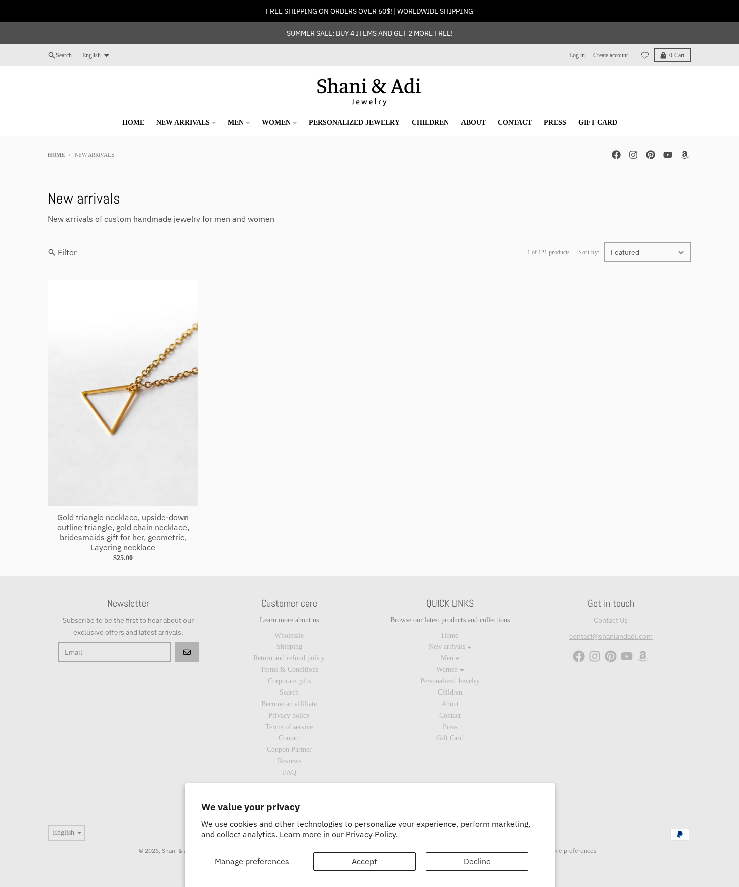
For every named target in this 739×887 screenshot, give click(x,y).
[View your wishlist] (645, 55)
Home (56, 155)
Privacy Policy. (372, 834)
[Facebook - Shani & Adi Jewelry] (616, 154)
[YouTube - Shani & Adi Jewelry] (667, 154)
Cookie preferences (570, 850)
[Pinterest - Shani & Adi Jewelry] (650, 154)
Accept (364, 861)
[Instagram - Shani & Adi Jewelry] (633, 154)
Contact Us (611, 620)
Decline (477, 861)
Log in (577, 55)
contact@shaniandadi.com (611, 636)
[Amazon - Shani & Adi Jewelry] (684, 154)
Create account (610, 55)
